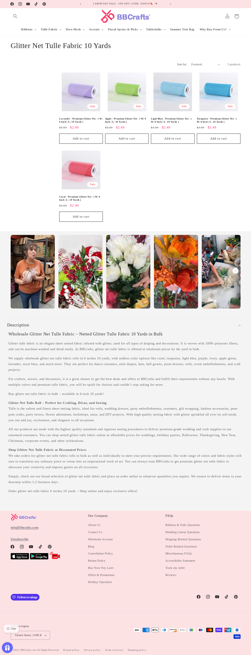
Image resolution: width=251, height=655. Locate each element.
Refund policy (71, 650)
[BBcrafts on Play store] (39, 558)
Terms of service (114, 650)
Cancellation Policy (100, 553)
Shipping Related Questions (183, 539)
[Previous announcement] (80, 4)
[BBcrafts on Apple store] (20, 558)
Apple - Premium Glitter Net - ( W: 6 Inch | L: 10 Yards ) (125, 120)
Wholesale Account (100, 539)
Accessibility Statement (180, 560)
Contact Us (95, 532)
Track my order (175, 567)
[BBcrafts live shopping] (54, 558)
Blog (91, 546)
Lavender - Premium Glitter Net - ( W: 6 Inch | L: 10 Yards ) (81, 120)
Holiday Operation (100, 582)
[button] (15, 16)
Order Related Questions (181, 546)
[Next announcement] (170, 4)
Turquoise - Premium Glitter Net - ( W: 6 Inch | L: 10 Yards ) (217, 120)
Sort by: (182, 64)
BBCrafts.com (28, 650)
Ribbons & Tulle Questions (182, 525)
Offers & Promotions (101, 575)
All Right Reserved (48, 650)
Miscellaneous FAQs (178, 553)
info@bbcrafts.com (25, 527)
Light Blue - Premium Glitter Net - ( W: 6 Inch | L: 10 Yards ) (171, 120)
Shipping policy (137, 650)
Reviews (170, 575)
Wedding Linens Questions (182, 532)
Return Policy (97, 560)
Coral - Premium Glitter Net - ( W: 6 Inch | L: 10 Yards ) (79, 198)
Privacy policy (92, 650)
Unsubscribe (20, 539)
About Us (94, 525)
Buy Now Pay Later (101, 567)
